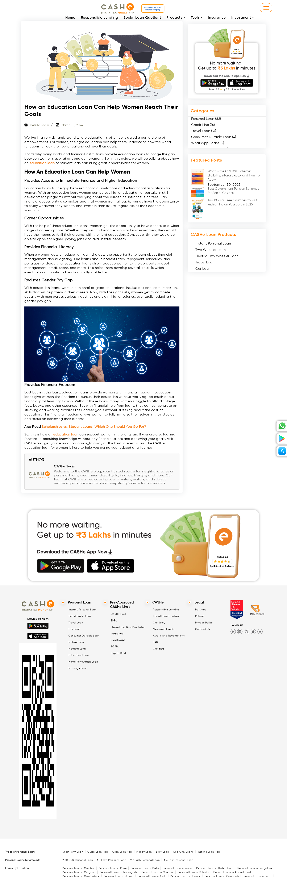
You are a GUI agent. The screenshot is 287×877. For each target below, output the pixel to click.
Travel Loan (205, 262)
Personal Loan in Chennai (157, 872)
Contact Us (202, 629)
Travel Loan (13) (203, 131)
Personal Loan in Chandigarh (118, 872)
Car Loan (203, 269)
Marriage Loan (77, 668)
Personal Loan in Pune (113, 868)
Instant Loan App (208, 851)
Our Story (159, 622)
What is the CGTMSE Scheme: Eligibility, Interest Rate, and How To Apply (234, 175)
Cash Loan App (122, 851)
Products (174, 17)
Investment (241, 17)
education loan (42, 163)
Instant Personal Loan (213, 243)
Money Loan (144, 851)
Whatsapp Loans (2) (207, 143)
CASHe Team (39, 125)
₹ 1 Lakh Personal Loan (111, 859)
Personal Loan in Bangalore (254, 868)
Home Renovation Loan (83, 661)
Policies (199, 616)
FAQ (155, 642)
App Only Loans (183, 851)
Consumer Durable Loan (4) (213, 137)
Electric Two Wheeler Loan (217, 256)
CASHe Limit (118, 613)
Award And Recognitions (168, 635)
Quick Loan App (97, 851)
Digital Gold (118, 653)
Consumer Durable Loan (84, 635)
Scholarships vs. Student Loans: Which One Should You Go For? (94, 427)
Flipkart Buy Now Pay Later (128, 626)
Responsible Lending (99, 17)
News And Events (164, 629)
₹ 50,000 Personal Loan (77, 859)
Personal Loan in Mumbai (78, 868)
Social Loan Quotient (142, 17)
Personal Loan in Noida (177, 868)
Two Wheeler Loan (210, 250)
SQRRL (115, 646)
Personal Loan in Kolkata (193, 872)
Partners (200, 609)
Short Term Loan (72, 851)
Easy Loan (162, 851)
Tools (195, 17)
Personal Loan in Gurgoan (78, 872)
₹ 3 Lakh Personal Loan (178, 859)
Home (70, 17)
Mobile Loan (76, 642)
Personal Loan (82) (206, 119)
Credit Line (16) (203, 125)
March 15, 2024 (72, 125)
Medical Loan (77, 648)
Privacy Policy (203, 622)
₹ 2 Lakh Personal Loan (145, 859)
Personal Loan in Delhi (145, 868)
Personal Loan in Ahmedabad (232, 872)
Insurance (217, 17)
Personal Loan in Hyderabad (214, 868)
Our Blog (158, 648)
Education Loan (78, 655)
